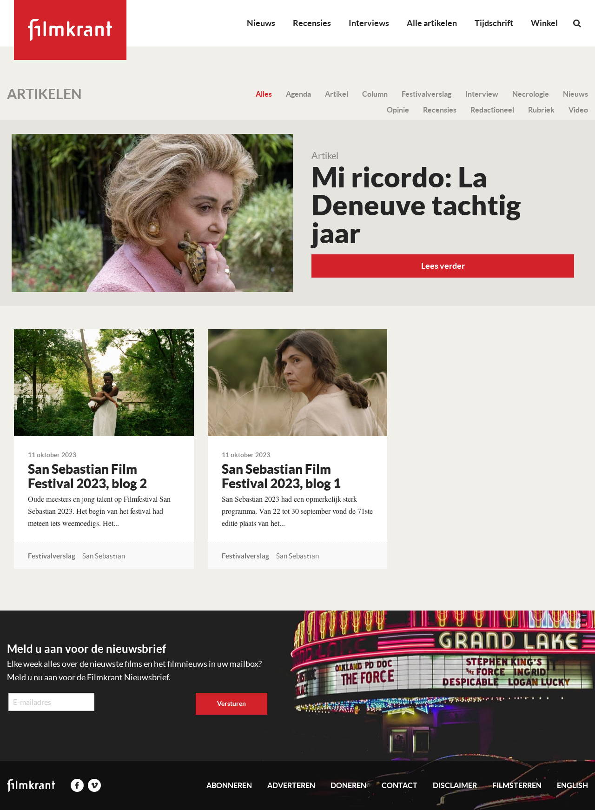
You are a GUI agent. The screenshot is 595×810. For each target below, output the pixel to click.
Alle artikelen (432, 23)
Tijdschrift (494, 23)
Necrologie (530, 94)
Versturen (231, 703)
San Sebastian (103, 555)
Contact (399, 785)
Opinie (398, 110)
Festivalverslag (426, 94)
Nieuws (261, 23)
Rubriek (541, 110)
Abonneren (229, 785)
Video (578, 110)
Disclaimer (455, 785)
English (572, 785)
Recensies (312, 23)
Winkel (544, 23)
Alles (264, 94)
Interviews (369, 23)
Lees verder (443, 266)
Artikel (336, 94)
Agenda (298, 94)
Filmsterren (517, 785)
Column (375, 94)
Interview (481, 94)
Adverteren (291, 785)
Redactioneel (492, 110)
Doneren (348, 785)
